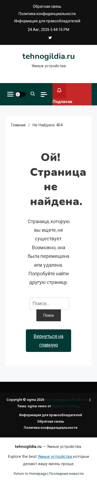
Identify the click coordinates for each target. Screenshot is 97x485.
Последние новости (66, 473)
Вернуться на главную (48, 340)
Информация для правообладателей (47, 21)
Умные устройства (55, 456)
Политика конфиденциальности (47, 14)
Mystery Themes (65, 406)
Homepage (38, 473)
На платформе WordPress (67, 400)
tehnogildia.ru (48, 56)
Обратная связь (47, 6)
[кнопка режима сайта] (20, 94)
